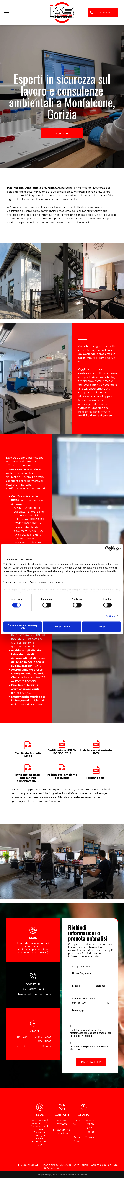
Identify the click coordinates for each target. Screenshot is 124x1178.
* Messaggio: (78, 1010)
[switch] (46, 605)
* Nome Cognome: (80, 973)
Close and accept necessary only (22, 626)
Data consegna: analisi (83, 997)
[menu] (7, 12)
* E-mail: (75, 985)
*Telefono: (99, 985)
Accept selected (62, 626)
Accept (101, 626)
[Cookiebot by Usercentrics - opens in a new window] (107, 548)
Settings (110, 616)
